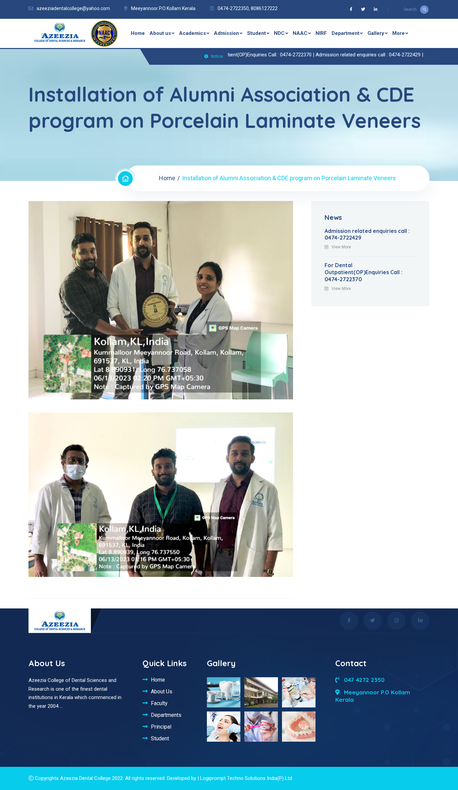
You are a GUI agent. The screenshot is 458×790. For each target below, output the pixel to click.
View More (341, 247)
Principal (161, 727)
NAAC (300, 33)
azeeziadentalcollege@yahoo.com (73, 8)
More (398, 33)
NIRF (321, 33)
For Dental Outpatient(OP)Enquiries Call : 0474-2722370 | (230, 55)
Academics (192, 33)
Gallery (375, 33)
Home (138, 33)
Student (256, 33)
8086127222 (264, 8)
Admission (226, 33)
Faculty (159, 703)
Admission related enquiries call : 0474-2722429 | (346, 55)
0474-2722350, (234, 8)
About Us (161, 691)
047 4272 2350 (363, 679)
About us (160, 33)
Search (410, 9)
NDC (279, 33)
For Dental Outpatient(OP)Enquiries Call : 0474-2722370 (363, 272)
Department (345, 33)
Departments (166, 715)
